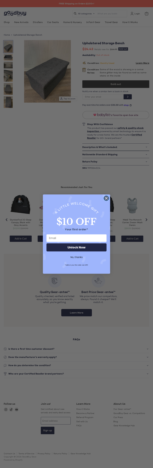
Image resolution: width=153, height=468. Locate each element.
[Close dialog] (106, 198)
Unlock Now (76, 247)
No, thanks (76, 257)
